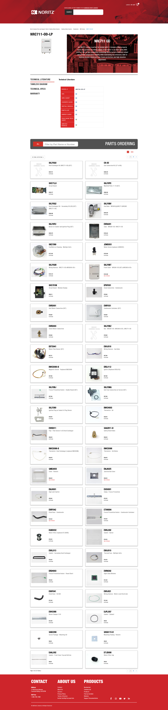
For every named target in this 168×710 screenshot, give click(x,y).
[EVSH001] (95, 496)
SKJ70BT (107, 265)
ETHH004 (107, 510)
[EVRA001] (95, 231)
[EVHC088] (40, 618)
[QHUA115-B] (95, 639)
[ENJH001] (40, 496)
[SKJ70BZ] (95, 333)
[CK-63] (95, 170)
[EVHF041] (40, 598)
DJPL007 (107, 612)
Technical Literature (40, 80)
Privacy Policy (62, 694)
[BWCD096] (95, 455)
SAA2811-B (108, 428)
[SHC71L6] (40, 190)
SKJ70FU (52, 224)
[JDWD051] (95, 251)
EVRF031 (107, 306)
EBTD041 (52, 347)
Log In (128, 4)
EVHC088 (52, 612)
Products (86, 691)
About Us (60, 689)
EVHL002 (107, 530)
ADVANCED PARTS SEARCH (91, 8)
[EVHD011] (40, 435)
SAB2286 (52, 632)
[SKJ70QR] (40, 272)
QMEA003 (53, 469)
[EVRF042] (40, 516)
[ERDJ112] (95, 374)
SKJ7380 (52, 408)
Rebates (86, 696)
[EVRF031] (95, 312)
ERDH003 (52, 571)
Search (69, 12)
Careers (60, 691)
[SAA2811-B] (95, 435)
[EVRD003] (40, 333)
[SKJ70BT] (95, 272)
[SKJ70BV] (95, 210)
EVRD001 (52, 306)
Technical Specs (38, 89)
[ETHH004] (95, 516)
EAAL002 (52, 653)
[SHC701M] (40, 292)
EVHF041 (52, 591)
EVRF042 (52, 510)
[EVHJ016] (95, 353)
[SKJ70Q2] (40, 210)
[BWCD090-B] (40, 374)
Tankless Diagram (38, 84)
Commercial (87, 689)
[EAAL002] (40, 659)
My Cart (133, 4)
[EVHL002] (95, 537)
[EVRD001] (40, 312)
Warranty (35, 94)
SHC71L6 (52, 183)
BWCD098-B (54, 449)
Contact (60, 687)
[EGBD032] (40, 537)
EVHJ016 (107, 347)
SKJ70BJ (52, 387)
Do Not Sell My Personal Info (66, 698)
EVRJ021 (107, 591)
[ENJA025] (95, 476)
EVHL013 (52, 551)
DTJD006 (107, 653)
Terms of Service (62, 696)
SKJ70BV (107, 204)
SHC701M (53, 285)
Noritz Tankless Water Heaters (43, 12)
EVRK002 (107, 571)
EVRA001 (107, 224)
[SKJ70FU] (40, 231)
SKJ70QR (52, 265)
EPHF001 (107, 285)
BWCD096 (108, 449)
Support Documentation (91, 698)
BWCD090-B (54, 367)
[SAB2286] (40, 639)
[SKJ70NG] (95, 394)
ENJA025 (107, 469)
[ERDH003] (40, 578)
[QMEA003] (40, 476)
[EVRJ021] (95, 598)
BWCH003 (108, 408)
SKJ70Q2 (52, 204)
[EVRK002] (95, 578)
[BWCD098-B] (40, 455)
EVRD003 (52, 326)
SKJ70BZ (107, 326)
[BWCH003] (95, 414)
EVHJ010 (107, 551)
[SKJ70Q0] (40, 170)
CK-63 (106, 163)
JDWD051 (108, 245)
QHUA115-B (109, 632)
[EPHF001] (95, 292)
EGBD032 (52, 530)
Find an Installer (88, 694)
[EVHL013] (40, 557)
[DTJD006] (95, 659)
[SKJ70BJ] (40, 394)
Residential (87, 687)
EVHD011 (52, 428)
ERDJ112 (107, 367)
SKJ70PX (107, 183)
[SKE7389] (40, 251)
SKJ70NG (108, 387)
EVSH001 (107, 489)
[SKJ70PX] (95, 190)
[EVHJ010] (95, 557)
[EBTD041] (40, 353)
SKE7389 (52, 245)
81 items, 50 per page (37, 157)
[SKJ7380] (40, 414)
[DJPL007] (95, 618)
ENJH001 (52, 489)
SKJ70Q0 (52, 163)
